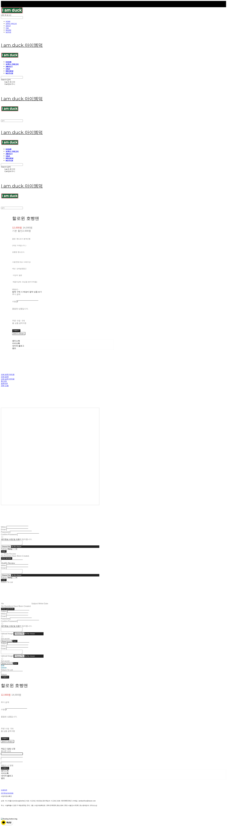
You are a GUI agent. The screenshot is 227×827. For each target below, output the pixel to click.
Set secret (5, 639)
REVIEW (8, 30)
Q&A (7, 28)
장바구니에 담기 (7, 741)
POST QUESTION (7, 609)
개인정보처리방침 (7, 793)
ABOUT (8, 26)
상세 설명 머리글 (7, 374)
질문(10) (4, 383)
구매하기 (5, 677)
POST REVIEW (6, 558)
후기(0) (4, 381)
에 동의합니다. (16, 539)
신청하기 (5, 768)
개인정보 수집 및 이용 (10, 539)
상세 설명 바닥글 (7, 379)
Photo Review (10, 554)
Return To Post (7, 663)
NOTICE (8, 32)
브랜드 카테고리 (11, 23)
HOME (8, 21)
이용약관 (4, 790)
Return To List (6, 641)
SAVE (4, 551)
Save (14, 641)
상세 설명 (5, 377)
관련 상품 (5, 386)
